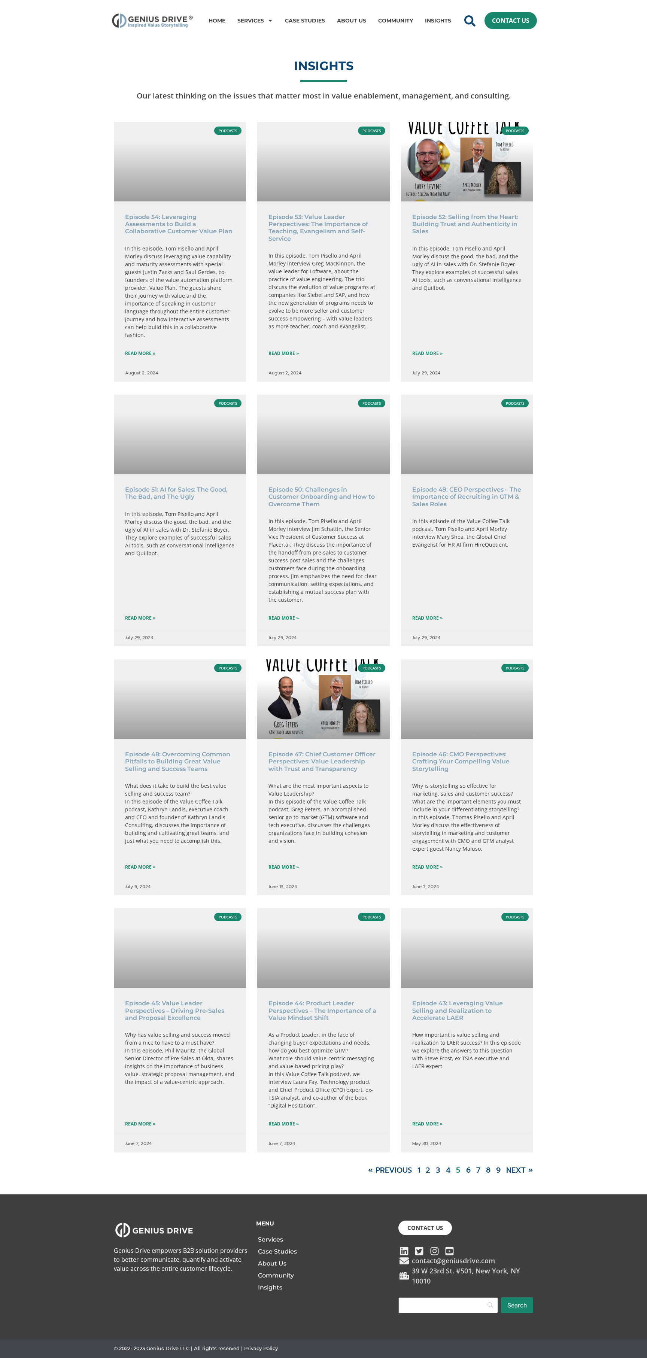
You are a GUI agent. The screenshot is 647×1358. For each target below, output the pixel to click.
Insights (438, 20)
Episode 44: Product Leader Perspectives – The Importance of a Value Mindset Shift (322, 1010)
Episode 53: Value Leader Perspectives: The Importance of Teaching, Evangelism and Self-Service (318, 227)
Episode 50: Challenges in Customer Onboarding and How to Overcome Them (321, 496)
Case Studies (305, 20)
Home (217, 20)
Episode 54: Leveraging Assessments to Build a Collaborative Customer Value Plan (179, 224)
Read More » (140, 353)
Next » (519, 1170)
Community (395, 20)
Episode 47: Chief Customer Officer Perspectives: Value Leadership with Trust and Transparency (322, 761)
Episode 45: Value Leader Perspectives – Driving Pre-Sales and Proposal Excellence (174, 1010)
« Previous (390, 1170)
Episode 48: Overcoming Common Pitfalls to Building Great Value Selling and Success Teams (177, 761)
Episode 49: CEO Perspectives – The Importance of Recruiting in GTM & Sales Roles (466, 496)
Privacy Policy (261, 1348)
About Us (351, 20)
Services (250, 20)
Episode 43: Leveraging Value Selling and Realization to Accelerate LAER (457, 1010)
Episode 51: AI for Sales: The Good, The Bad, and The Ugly (176, 493)
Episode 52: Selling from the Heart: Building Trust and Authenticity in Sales (465, 224)
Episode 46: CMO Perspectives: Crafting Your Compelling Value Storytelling (461, 761)
